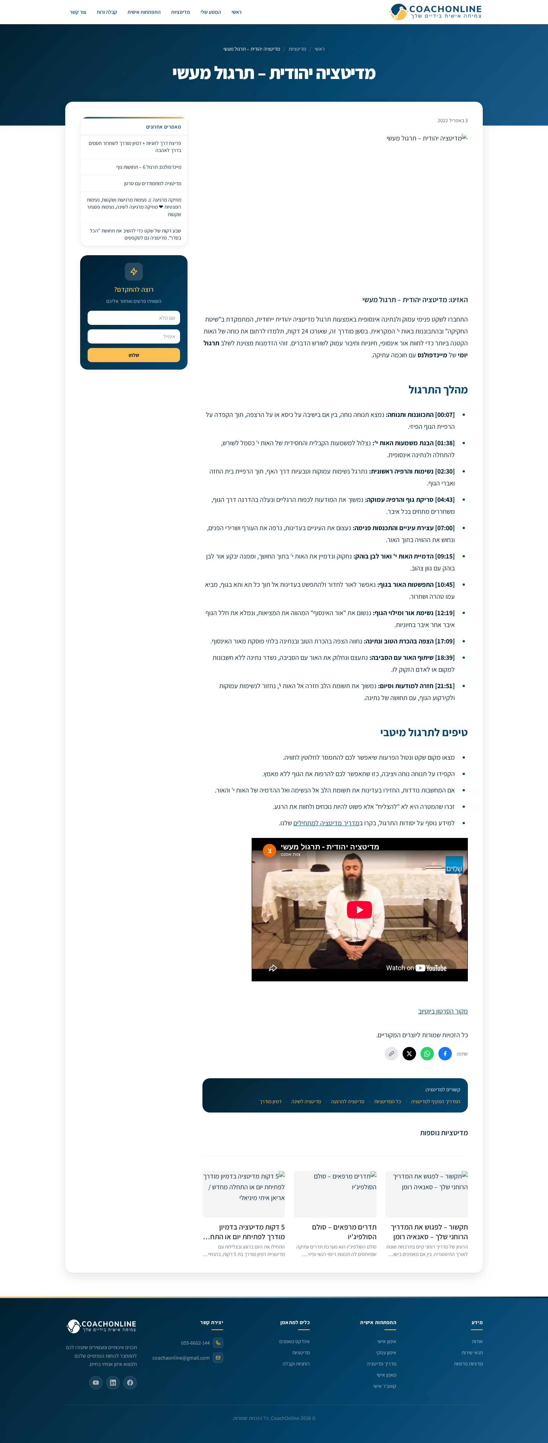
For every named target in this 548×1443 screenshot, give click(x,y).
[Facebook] (130, 1382)
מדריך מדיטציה (381, 1363)
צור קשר (78, 12)
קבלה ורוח (107, 12)
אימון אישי (386, 1341)
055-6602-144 (195, 1342)
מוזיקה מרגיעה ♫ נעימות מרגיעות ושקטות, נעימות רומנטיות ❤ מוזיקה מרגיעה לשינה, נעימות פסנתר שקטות (134, 207)
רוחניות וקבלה (296, 1363)
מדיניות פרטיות (468, 1363)
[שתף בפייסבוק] (445, 1053)
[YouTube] (96, 1382)
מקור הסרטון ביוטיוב (443, 1011)
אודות (477, 1341)
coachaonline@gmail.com (181, 1357)
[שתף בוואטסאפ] (427, 1053)
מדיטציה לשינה (306, 1101)
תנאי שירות (472, 1352)
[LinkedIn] (113, 1382)
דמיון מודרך (270, 1101)
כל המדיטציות (387, 1101)
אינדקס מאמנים (294, 1341)
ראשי (237, 12)
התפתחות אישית (144, 12)
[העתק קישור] (391, 1053)
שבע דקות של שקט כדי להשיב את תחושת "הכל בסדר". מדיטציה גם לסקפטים (135, 234)
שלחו (134, 355)
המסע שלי (211, 12)
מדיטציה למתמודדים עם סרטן (152, 183)
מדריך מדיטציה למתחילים (326, 823)
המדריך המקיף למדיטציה (435, 1101)
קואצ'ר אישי (384, 1386)
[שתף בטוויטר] (409, 1053)
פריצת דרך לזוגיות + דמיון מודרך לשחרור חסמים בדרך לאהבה (135, 147)
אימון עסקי (386, 1352)
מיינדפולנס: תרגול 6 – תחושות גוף (148, 167)
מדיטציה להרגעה (347, 1101)
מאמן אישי (386, 1374)
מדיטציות (180, 12)
